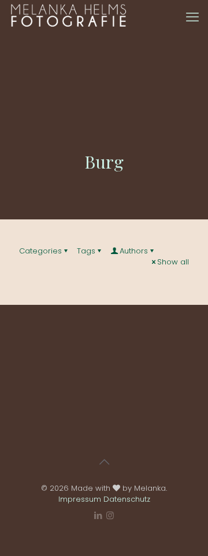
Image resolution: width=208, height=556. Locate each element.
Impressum (79, 499)
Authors (134, 250)
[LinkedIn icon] (98, 515)
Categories (40, 250)
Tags (86, 250)
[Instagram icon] (110, 515)
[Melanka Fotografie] (68, 17)
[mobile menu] (192, 17)
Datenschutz (126, 499)
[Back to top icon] (104, 462)
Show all (173, 261)
